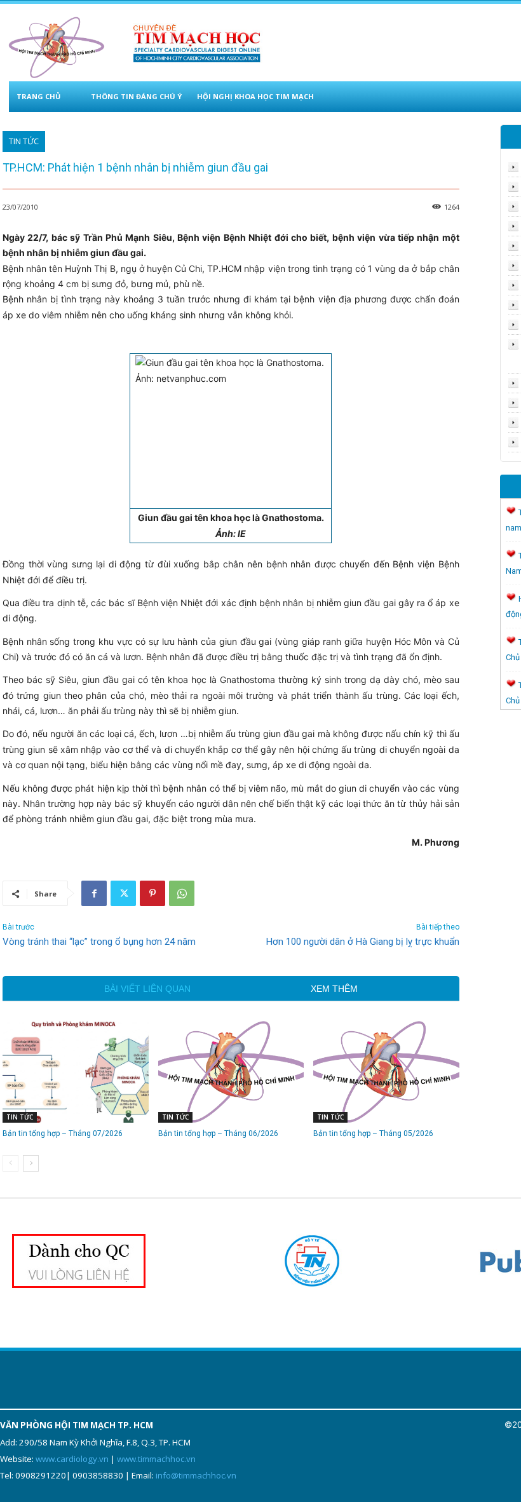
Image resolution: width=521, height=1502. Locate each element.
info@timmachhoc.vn (196, 1475)
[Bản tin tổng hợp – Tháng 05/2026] (386, 1071)
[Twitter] (123, 893)
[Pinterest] (152, 893)
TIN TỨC (24, 141)
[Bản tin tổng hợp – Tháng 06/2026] (231, 1071)
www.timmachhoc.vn (156, 1459)
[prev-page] (10, 1163)
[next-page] (31, 1163)
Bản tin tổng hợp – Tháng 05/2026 (373, 1133)
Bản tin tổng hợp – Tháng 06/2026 (218, 1133)
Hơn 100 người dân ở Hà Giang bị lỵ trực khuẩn (362, 941)
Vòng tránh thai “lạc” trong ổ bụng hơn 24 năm (99, 941)
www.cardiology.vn (72, 1459)
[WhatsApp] (181, 893)
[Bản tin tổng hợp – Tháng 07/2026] (76, 1071)
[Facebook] (94, 893)
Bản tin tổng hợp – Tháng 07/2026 (63, 1133)
